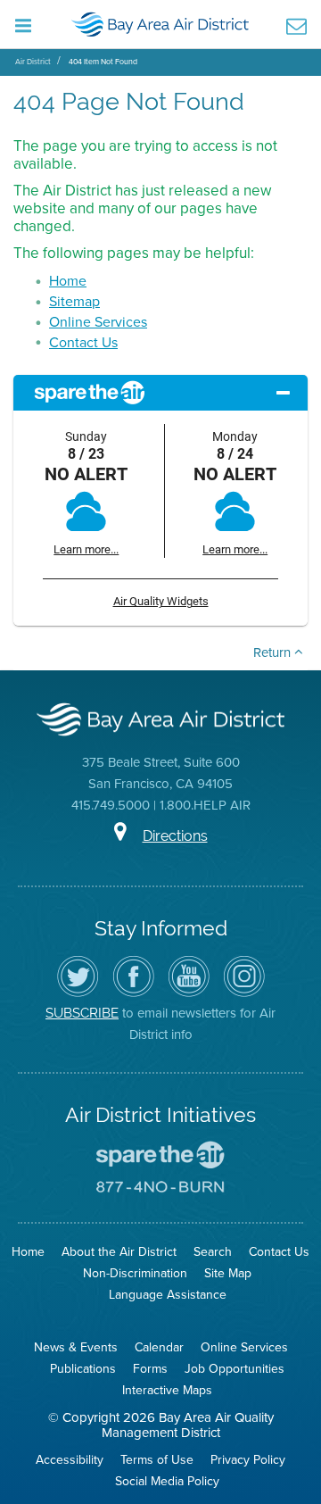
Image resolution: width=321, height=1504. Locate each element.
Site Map (227, 1273)
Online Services (98, 321)
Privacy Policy (247, 1459)
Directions (175, 835)
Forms (150, 1368)
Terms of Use (156, 1459)
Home (67, 280)
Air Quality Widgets (161, 601)
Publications (83, 1368)
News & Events (76, 1347)
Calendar (159, 1347)
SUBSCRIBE (82, 1012)
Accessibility (69, 1459)
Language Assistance (167, 1294)
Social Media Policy (167, 1481)
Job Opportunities (234, 1368)
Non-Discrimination (135, 1273)
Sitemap (74, 301)
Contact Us (83, 342)
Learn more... (86, 549)
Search (212, 1251)
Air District (33, 61)
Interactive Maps (167, 1390)
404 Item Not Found (103, 61)
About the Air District (119, 1251)
